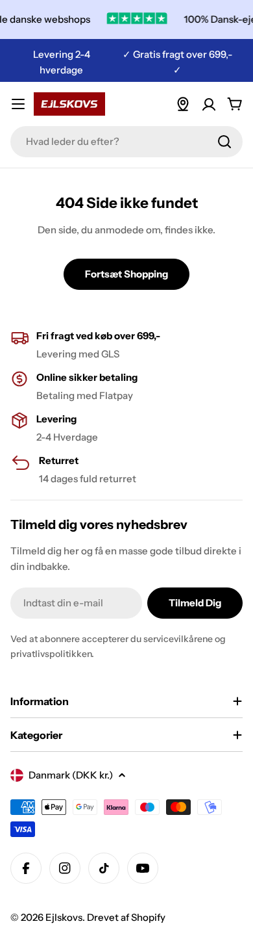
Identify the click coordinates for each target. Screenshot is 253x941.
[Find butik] (183, 104)
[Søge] (224, 141)
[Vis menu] (18, 104)
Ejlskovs (63, 917)
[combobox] (126, 141)
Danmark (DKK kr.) (71, 775)
